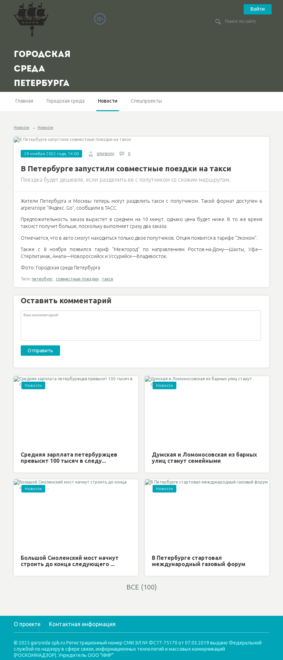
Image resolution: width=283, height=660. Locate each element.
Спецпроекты (146, 101)
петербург (42, 279)
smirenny (105, 153)
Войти (258, 9)
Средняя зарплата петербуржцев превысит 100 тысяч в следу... (69, 457)
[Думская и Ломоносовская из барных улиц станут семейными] (207, 411)
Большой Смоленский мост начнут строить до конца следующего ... (70, 561)
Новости (107, 101)
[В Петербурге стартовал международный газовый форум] (207, 514)
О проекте (27, 624)
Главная (24, 101)
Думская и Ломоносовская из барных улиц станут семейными (204, 457)
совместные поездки (77, 279)
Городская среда (66, 101)
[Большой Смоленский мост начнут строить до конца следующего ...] (76, 514)
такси (107, 279)
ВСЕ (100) (141, 587)
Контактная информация (82, 624)
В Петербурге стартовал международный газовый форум (198, 561)
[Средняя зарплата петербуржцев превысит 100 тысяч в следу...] (76, 411)
